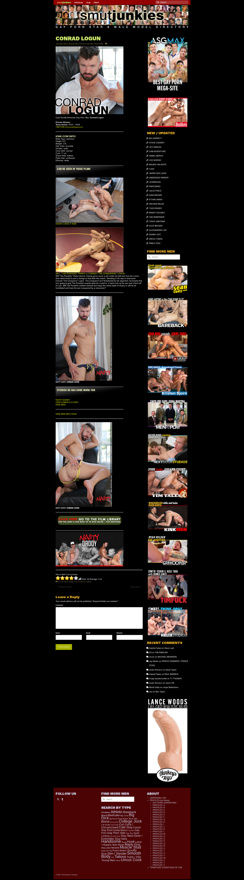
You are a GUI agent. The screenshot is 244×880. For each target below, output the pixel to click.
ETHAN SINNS (155, 199)
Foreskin (131, 830)
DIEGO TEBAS (155, 239)
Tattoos (88, 581)
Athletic (117, 812)
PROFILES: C (159, 810)
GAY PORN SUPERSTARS (164, 803)
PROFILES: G (159, 819)
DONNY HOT (155, 234)
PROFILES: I (158, 824)
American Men (73, 44)
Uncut (118, 860)
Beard (66, 581)
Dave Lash (169, 648)
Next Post (135, 587)
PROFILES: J (159, 827)
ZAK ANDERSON (156, 217)
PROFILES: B (159, 807)
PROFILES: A (159, 805)
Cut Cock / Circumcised (117, 826)
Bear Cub (60, 581)
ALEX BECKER (156, 226)
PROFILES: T (159, 851)
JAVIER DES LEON (157, 173)
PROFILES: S (159, 848)
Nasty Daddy (98, 44)
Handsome (111, 841)
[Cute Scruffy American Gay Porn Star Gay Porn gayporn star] (89, 521)
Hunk (131, 841)
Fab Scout (82, 44)
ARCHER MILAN (156, 204)
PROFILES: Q (159, 843)
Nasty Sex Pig (106, 851)
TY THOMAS (176, 678)
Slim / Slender (117, 853)
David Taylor (171, 670)
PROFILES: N (159, 836)
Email (88, 633)
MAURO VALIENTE (157, 164)
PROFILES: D (159, 812)
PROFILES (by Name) (160, 800)
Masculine (106, 848)
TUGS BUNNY (155, 208)
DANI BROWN (155, 195)
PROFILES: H (159, 822)
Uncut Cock (131, 859)
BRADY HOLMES (157, 212)
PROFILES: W (159, 858)
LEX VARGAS (155, 147)
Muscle (115, 847)
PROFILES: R (159, 846)
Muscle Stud (130, 847)
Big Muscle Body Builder (118, 819)
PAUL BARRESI (171, 674)
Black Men (133, 819)
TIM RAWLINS (161, 652)
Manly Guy (132, 844)
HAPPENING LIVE (158, 798)
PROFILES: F (159, 817)
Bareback (129, 812)
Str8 (112, 857)
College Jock (73, 581)
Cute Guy (125, 827)
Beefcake (114, 815)
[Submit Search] (157, 2)
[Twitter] (58, 799)
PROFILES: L (159, 831)
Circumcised (114, 822)
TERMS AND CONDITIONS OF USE (166, 867)
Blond (105, 821)
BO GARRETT (155, 138)
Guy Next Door (115, 836)
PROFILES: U (159, 853)
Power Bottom (120, 850)
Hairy (124, 838)
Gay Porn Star (116, 832)
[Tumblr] (62, 799)
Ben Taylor (160, 692)
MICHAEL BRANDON (167, 657)
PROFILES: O (159, 839)
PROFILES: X (159, 860)
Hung (124, 842)
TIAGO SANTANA (157, 221)
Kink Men (90, 44)
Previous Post (65, 587)
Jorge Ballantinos (170, 687)
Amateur (105, 812)
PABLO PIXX (154, 243)
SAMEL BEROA (156, 156)
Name (58, 633)
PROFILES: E (159, 815)
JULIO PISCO (155, 191)
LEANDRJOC (155, 182)
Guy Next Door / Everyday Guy (121, 837)
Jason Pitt (169, 683)
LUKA (151, 169)
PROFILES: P (159, 841)
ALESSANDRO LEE (158, 230)
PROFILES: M (159, 834)
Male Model (118, 845)
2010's (65, 44)
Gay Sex (129, 833)
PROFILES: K (159, 829)
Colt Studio (105, 825)
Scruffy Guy (82, 581)
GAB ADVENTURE (157, 151)
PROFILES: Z (159, 865)
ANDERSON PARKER (158, 178)
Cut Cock (114, 825)
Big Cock (124, 815)
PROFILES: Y (159, 863)
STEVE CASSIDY (157, 143)
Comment (60, 605)
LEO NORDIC (155, 160)
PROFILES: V (159, 855)
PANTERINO (154, 186)
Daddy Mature (120, 830)
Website (119, 633)
